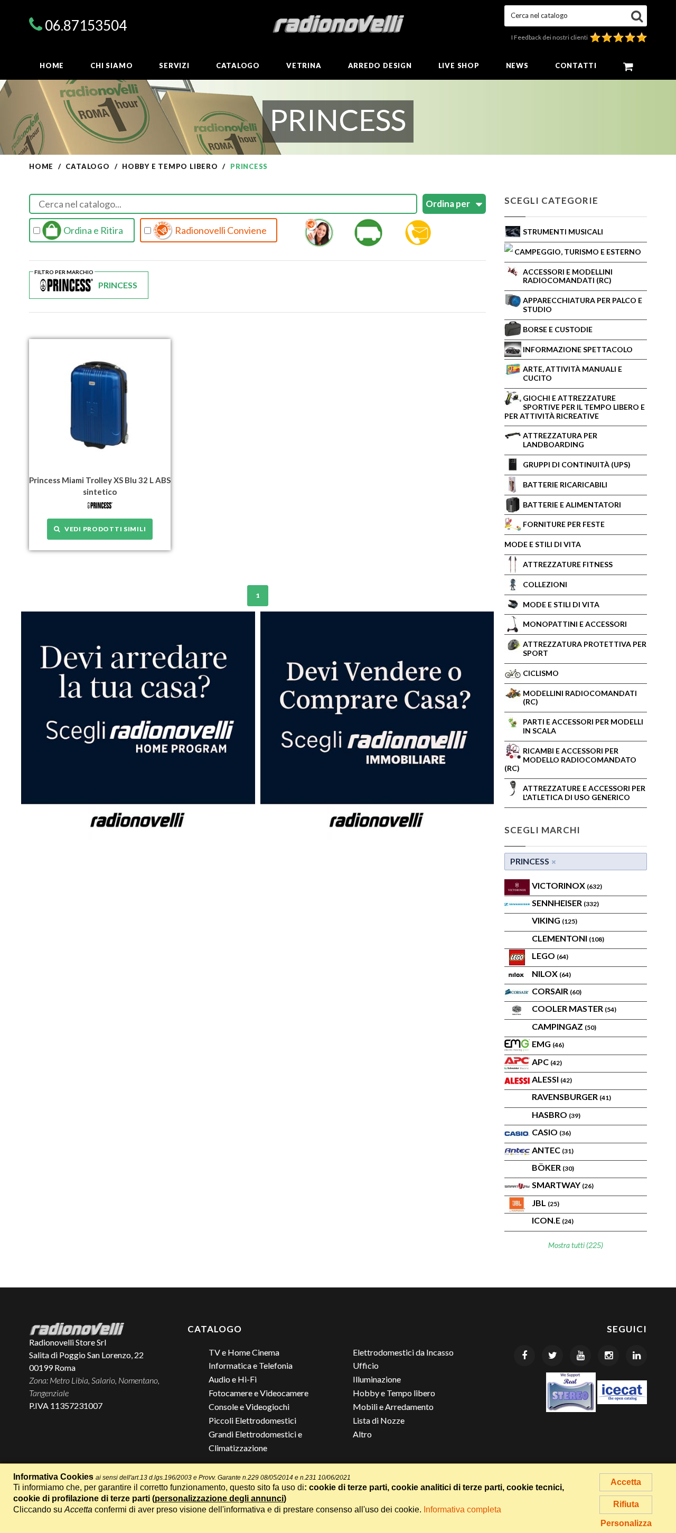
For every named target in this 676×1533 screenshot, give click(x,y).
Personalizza (626, 1523)
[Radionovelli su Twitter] (552, 1355)
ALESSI (552, 1079)
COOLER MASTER (574, 1008)
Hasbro (556, 1114)
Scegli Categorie (551, 200)
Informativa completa (462, 1509)
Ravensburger (571, 1097)
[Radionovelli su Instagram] (608, 1355)
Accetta (626, 1482)
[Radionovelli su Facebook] (524, 1355)
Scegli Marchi (542, 829)
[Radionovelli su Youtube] (580, 1355)
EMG (548, 1044)
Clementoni (568, 938)
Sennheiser (565, 903)
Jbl (545, 1203)
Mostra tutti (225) (575, 1244)
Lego (550, 956)
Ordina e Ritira (92, 230)
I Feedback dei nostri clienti (550, 37)
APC (547, 1062)
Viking (554, 920)
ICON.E (553, 1220)
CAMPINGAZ (564, 1026)
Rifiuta (626, 1504)
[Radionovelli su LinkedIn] (636, 1355)
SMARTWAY (563, 1185)
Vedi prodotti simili (103, 529)
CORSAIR (556, 991)
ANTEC (553, 1150)
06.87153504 (86, 25)
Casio (551, 1132)
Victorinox (567, 885)
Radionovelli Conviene (220, 230)
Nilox (551, 973)
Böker (553, 1167)
